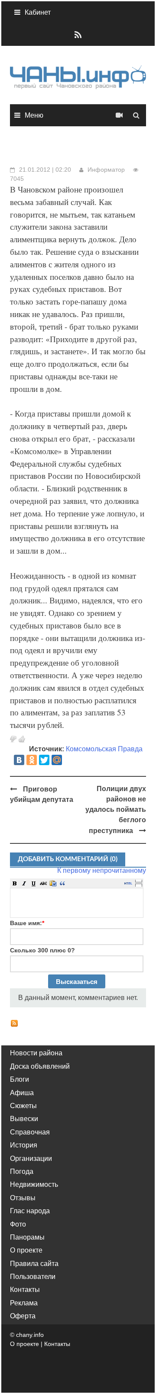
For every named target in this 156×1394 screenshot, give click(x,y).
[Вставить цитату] (62, 883)
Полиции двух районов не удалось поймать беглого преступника (115, 809)
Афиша (22, 1092)
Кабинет (38, 12)
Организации (31, 1158)
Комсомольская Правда (104, 749)
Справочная (30, 1132)
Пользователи (32, 1276)
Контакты (25, 1289)
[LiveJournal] (69, 760)
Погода (21, 1171)
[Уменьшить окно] (138, 885)
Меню (34, 115)
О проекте (26, 1250)
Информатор (106, 169)
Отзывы (23, 1198)
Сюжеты (23, 1105)
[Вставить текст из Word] (53, 883)
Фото (18, 1224)
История (23, 1145)
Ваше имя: (27, 923)
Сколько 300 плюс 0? (42, 950)
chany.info (30, 1334)
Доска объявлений (40, 1066)
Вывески (24, 1118)
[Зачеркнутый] (43, 883)
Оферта (23, 1316)
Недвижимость (34, 1184)
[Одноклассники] (31, 760)
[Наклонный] (24, 883)
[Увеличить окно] (138, 880)
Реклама (24, 1303)
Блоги (19, 1079)
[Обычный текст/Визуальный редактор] (128, 883)
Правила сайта (34, 1263)
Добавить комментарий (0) (67, 859)
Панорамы (27, 1237)
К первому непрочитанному (101, 870)
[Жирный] (15, 883)
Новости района (36, 1053)
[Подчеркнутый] (34, 883)
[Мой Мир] (57, 760)
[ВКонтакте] (19, 760)
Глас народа (30, 1211)
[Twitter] (44, 760)
